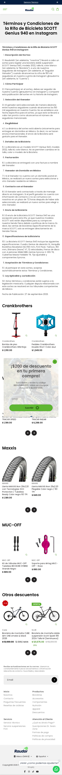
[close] (55, 362)
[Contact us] (56, 769)
